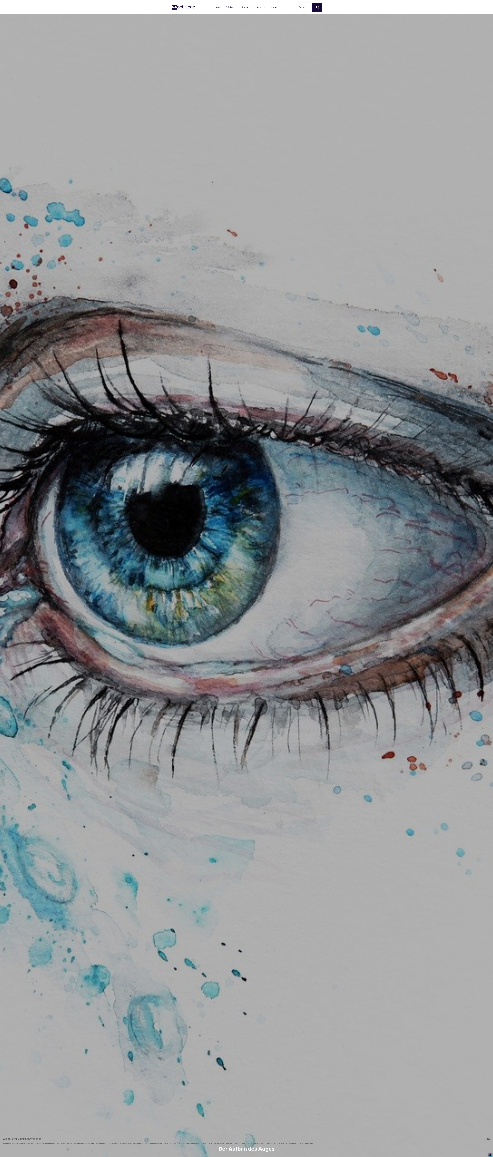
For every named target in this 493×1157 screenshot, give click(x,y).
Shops (259, 7)
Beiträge (230, 7)
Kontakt (274, 7)
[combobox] (304, 7)
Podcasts (246, 7)
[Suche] (317, 7)
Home (218, 7)
